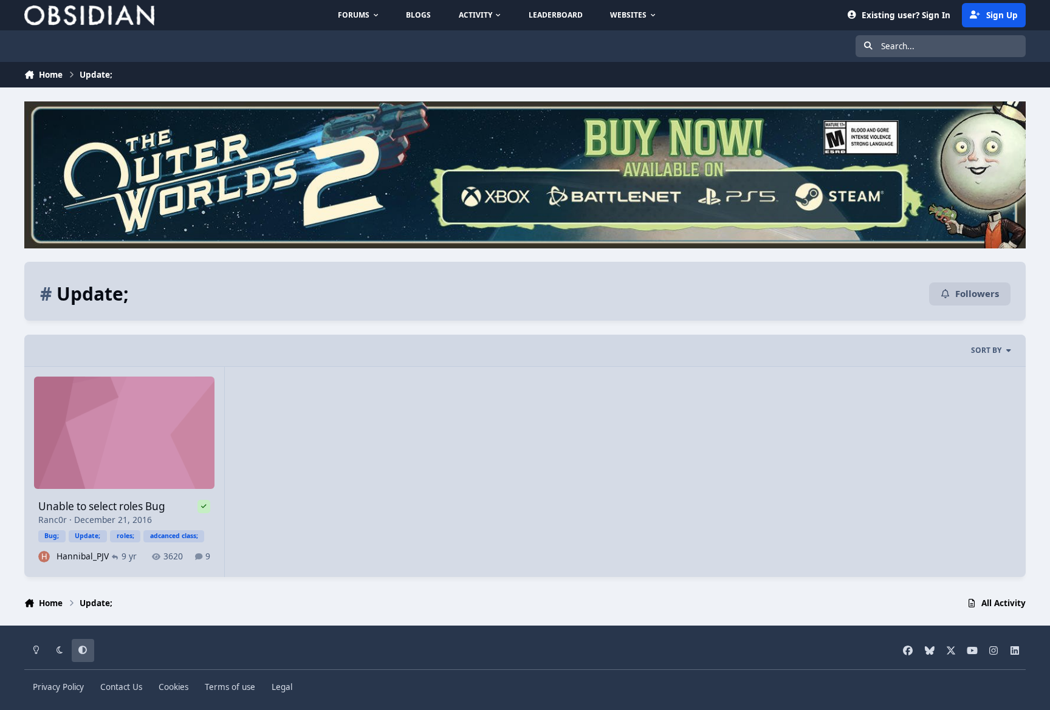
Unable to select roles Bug (101, 506)
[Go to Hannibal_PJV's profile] (44, 556)
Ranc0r (52, 519)
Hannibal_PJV (83, 556)
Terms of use (230, 686)
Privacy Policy (58, 686)
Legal (282, 686)
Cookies (173, 686)
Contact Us (121, 686)
